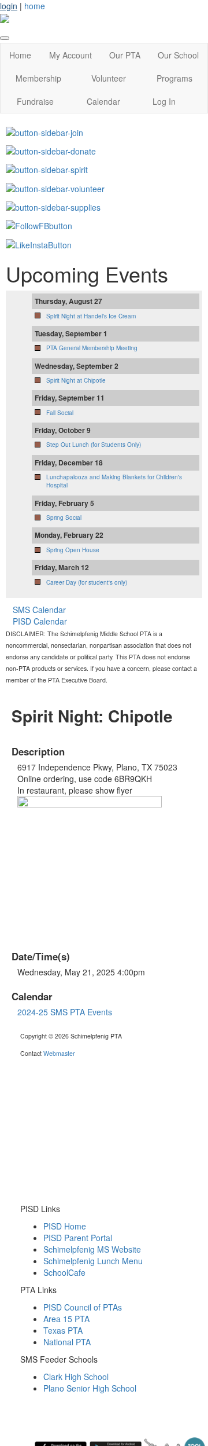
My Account (70, 55)
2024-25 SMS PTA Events (64, 1012)
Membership (38, 78)
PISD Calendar (40, 621)
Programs (174, 78)
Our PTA (124, 55)
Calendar (103, 101)
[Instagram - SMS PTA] (39, 243)
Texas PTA (63, 1330)
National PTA (67, 1342)
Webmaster (59, 1053)
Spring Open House (72, 550)
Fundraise (35, 101)
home (34, 6)
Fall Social (59, 413)
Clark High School (76, 1376)
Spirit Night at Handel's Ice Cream (91, 316)
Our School (178, 55)
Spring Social (63, 517)
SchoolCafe (64, 1272)
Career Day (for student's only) (86, 582)
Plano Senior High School (89, 1388)
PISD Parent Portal (77, 1237)
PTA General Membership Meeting (92, 348)
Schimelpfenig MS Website (92, 1249)
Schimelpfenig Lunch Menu (93, 1261)
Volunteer (108, 78)
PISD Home (64, 1226)
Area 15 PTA (66, 1318)
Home (20, 55)
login (8, 6)
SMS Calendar (39, 609)
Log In (164, 101)
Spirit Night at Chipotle (76, 380)
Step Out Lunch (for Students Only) (93, 445)
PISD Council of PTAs (82, 1307)
